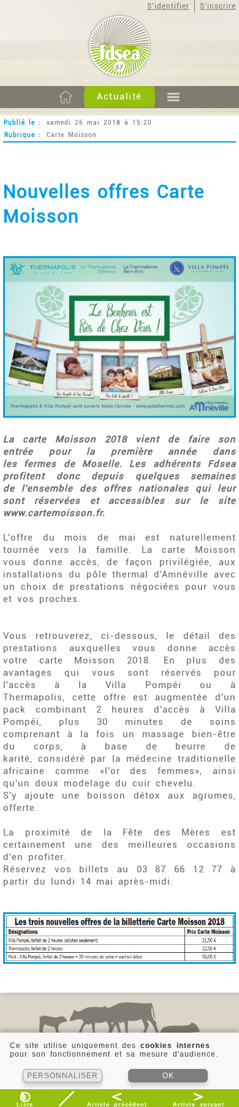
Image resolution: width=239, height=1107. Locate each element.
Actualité (119, 96)
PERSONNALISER (62, 1075)
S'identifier (168, 6)
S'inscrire (218, 6)
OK (168, 1075)
